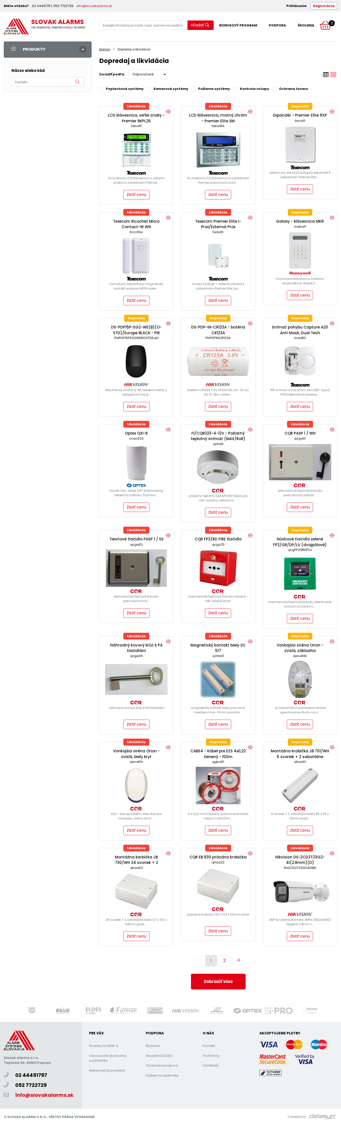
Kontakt (209, 1045)
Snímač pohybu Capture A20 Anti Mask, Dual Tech (300, 329)
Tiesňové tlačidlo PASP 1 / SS (136, 539)
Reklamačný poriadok (107, 1070)
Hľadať (197, 25)
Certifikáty (211, 1065)
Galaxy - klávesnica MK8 (300, 221)
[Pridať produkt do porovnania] (168, 111)
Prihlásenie (296, 5)
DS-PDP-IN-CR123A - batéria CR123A (218, 329)
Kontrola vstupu (254, 88)
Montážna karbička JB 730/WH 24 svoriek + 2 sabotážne (136, 862)
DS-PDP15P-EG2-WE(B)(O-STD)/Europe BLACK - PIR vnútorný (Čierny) (136, 332)
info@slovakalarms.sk (94, 5)
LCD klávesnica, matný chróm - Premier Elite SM (218, 118)
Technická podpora (162, 1065)
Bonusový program (238, 25)
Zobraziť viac (218, 981)
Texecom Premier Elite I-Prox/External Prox (218, 224)
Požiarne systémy (214, 88)
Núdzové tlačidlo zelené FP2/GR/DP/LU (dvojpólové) (300, 541)
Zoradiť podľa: (112, 74)
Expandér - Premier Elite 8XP (300, 115)
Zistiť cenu (136, 194)
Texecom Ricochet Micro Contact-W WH (136, 224)
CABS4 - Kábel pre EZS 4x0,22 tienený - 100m (218, 753)
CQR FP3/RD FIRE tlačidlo (218, 539)
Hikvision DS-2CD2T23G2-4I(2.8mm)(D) (300, 859)
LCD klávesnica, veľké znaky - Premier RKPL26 (136, 118)
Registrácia (324, 5)
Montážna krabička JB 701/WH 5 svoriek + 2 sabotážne (300, 753)
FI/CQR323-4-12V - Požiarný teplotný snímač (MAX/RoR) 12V (218, 439)
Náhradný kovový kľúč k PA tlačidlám (136, 648)
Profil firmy (211, 1055)
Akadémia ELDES (159, 1055)
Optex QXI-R (136, 433)
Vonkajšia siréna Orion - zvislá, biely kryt (136, 753)
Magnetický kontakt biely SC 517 (218, 648)
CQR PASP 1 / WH (300, 433)
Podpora (277, 25)
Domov (104, 49)
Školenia (306, 25)
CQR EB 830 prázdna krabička (218, 857)
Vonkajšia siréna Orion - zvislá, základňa (300, 648)
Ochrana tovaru (293, 88)
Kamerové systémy (171, 88)
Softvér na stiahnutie (162, 1075)
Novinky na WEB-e (103, 1045)
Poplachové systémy (125, 88)
